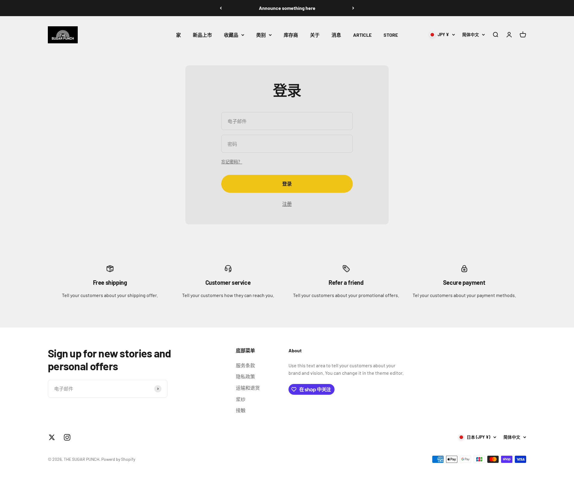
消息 (336, 35)
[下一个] (353, 8)
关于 (315, 35)
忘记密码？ (231, 161)
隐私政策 (245, 376)
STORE (391, 35)
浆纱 (240, 399)
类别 (261, 35)
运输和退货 (248, 388)
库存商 (291, 35)
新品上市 (202, 35)
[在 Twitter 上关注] (52, 437)
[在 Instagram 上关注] (67, 437)
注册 (287, 203)
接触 (240, 410)
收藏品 (231, 35)
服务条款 (245, 365)
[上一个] (221, 8)
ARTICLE (362, 35)
